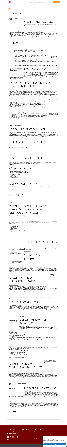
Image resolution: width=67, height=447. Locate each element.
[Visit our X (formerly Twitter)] (15, 437)
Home (31, 2)
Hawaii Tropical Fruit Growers (34, 221)
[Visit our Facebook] (8, 437)
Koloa (22, 437)
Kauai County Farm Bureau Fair (26, 327)
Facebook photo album (22, 383)
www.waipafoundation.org (42, 270)
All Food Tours (35, 2)
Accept (55, 444)
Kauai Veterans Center (18, 61)
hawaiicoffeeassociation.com (24, 96)
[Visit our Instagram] (10, 437)
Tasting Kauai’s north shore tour (14, 371)
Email (18, 411)
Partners (35, 437)
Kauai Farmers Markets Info (25, 431)
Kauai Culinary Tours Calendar (43, 297)
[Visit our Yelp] (17, 437)
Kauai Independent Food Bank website (32, 163)
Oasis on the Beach (12, 288)
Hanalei (22, 432)
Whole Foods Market (18, 222)
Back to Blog (9, 8)
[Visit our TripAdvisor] (13, 437)
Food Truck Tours (41, 2)
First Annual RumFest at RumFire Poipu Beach (31, 306)
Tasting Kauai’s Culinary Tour (13, 285)
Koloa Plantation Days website (48, 136)
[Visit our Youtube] (8, 439)
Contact (50, 2)
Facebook (53, 270)
